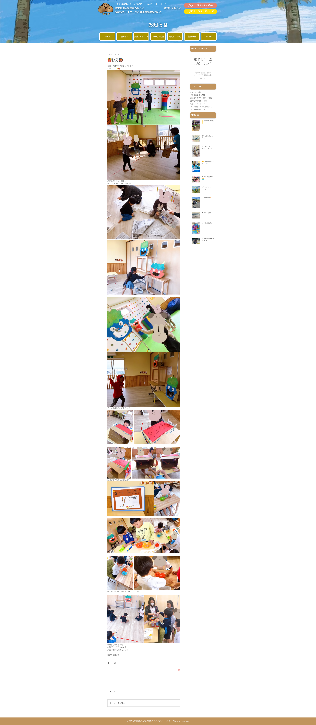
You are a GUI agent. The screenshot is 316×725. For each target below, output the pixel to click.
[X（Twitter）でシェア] (114, 663)
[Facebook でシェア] (108, 663)
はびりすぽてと (113, 655)
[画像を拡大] (143, 97)
